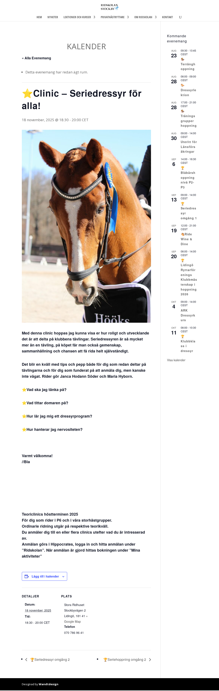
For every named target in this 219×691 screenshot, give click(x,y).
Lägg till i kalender (45, 576)
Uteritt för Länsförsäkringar (189, 147)
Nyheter (52, 17)
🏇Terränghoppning (188, 64)
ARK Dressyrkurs (188, 315)
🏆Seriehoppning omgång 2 (125, 659)
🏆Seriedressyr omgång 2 (49, 659)
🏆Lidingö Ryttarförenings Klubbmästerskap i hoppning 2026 (189, 277)
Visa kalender (176, 360)
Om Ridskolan (143, 17)
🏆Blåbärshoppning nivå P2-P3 (188, 177)
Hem (39, 17)
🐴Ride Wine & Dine (186, 239)
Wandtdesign (48, 684)
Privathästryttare (112, 17)
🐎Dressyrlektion (188, 90)
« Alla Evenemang (36, 57)
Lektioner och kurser (77, 17)
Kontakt (167, 17)
